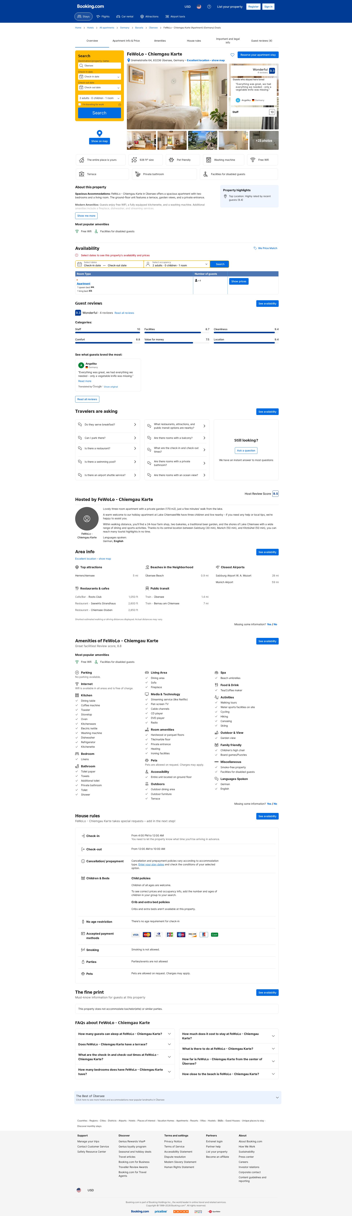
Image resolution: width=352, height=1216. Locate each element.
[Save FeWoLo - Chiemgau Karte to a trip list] (232, 54)
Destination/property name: (94, 60)
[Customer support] (209, 6)
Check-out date (86, 82)
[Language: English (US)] (199, 6)
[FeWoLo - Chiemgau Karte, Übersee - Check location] (129, 60)
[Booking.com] (90, 6)
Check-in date (85, 71)
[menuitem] (83, 16)
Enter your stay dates (151, 864)
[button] (99, 98)
